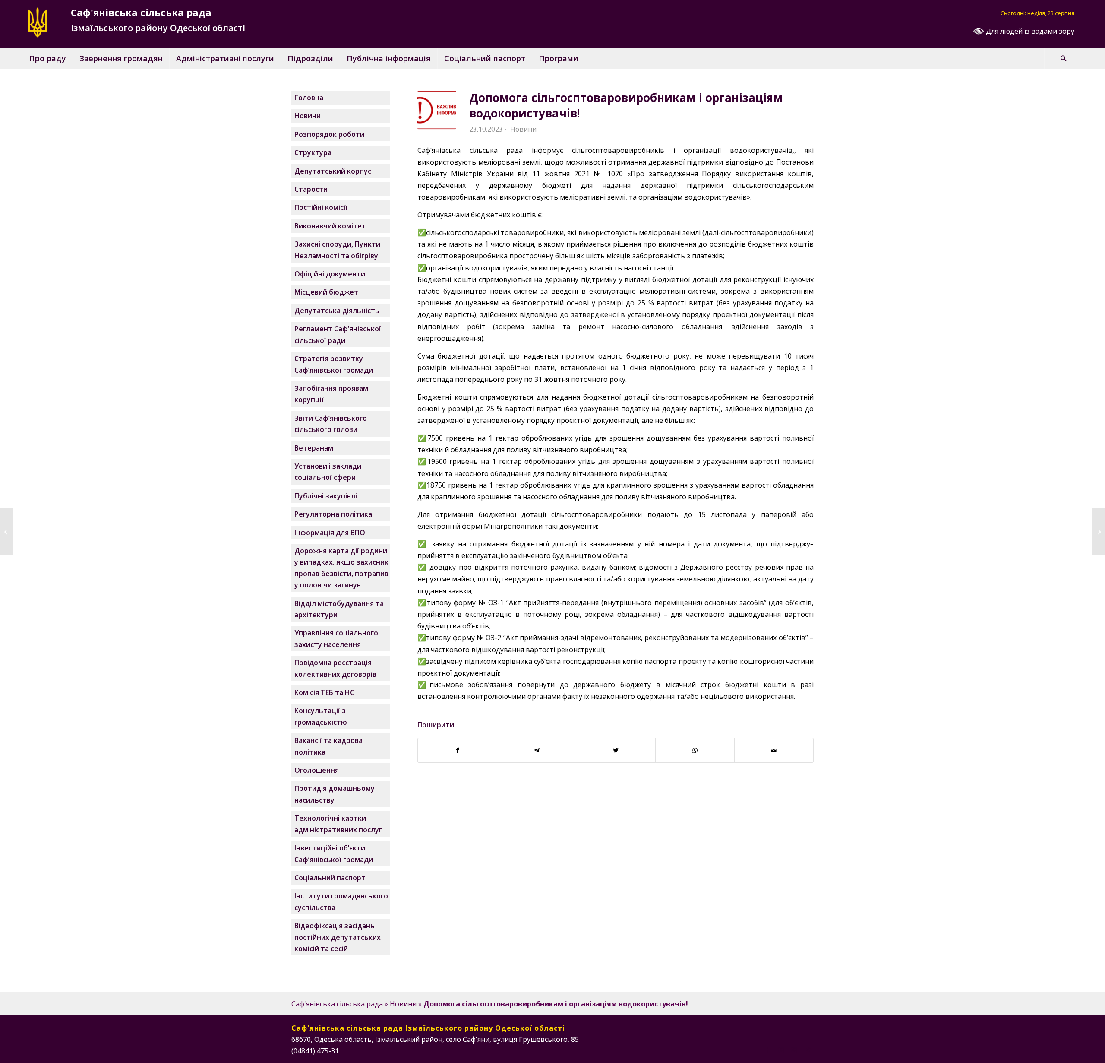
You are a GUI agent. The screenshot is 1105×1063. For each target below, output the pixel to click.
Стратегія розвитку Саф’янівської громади (333, 364)
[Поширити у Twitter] (615, 750)
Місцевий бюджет (326, 292)
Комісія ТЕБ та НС (324, 692)
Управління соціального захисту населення (336, 638)
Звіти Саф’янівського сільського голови (330, 423)
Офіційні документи (329, 274)
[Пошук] (1063, 58)
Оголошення (316, 770)
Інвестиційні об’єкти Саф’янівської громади (333, 853)
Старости (311, 189)
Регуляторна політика (333, 514)
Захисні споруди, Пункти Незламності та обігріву (337, 249)
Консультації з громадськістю (320, 716)
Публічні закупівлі (325, 496)
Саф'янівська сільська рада (337, 1004)
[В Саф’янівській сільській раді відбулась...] (1098, 531)
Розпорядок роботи (329, 134)
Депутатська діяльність (336, 310)
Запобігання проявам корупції (331, 394)
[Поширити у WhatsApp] (695, 750)
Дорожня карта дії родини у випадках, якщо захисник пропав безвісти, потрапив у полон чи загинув (341, 568)
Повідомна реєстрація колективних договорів (335, 668)
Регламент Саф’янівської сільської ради (337, 334)
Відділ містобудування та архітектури (339, 609)
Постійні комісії (320, 207)
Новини (523, 129)
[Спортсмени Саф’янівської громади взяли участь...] (6, 531)
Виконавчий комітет (330, 226)
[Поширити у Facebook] (457, 750)
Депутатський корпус (332, 171)
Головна (308, 97)
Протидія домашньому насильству (334, 794)
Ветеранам (313, 448)
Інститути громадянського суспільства (341, 901)
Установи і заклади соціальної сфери (327, 471)
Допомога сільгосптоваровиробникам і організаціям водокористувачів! (626, 105)
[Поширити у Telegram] (536, 750)
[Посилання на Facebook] (768, 1049)
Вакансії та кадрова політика (328, 746)
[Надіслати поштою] (774, 750)
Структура (313, 152)
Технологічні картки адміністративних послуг (338, 823)
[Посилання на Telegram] (807, 1049)
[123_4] (436, 110)
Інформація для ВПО (329, 532)
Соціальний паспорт (330, 877)
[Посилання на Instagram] (781, 1049)
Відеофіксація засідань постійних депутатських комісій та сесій (337, 937)
